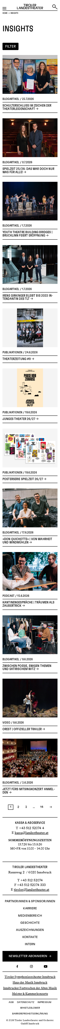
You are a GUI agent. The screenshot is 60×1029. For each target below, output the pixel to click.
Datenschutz (25, 1002)
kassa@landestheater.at (31, 833)
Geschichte (30, 922)
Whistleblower (30, 1008)
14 (41, 807)
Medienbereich (30, 915)
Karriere (30, 908)
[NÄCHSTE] (49, 807)
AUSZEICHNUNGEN (30, 930)
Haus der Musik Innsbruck (30, 982)
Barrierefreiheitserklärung (30, 1014)
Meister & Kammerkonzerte (30, 994)
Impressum (44, 1002)
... (34, 807)
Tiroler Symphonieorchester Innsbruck (29, 977)
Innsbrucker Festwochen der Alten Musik (30, 988)
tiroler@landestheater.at (31, 889)
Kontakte (30, 937)
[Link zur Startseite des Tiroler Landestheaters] (30, 7)
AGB (11, 1002)
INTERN (30, 944)
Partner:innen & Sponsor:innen (30, 901)
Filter (10, 46)
